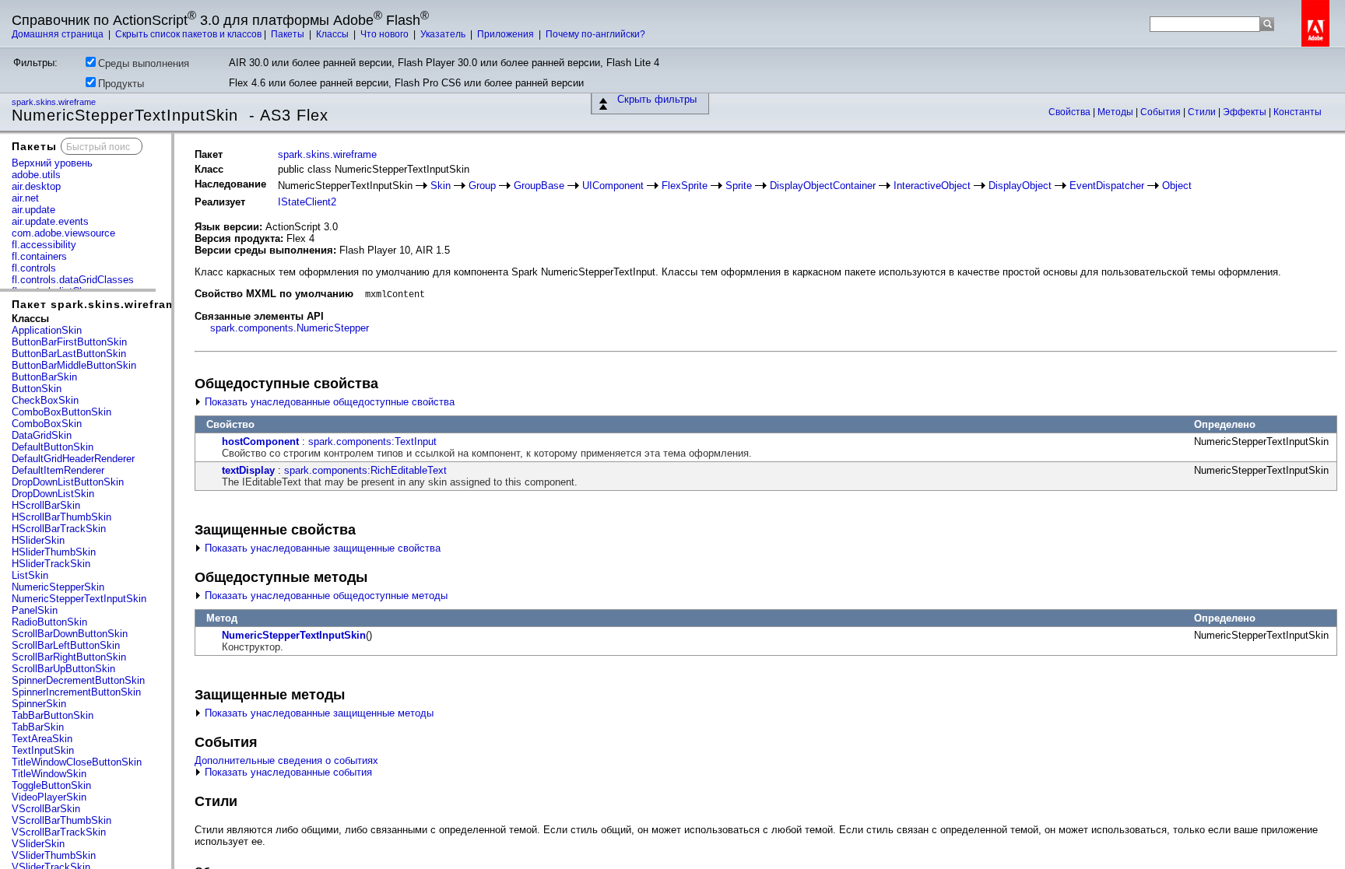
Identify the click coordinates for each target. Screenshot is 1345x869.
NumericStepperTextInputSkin (79, 598)
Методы (1116, 112)
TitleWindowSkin (49, 774)
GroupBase (539, 185)
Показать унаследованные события (287, 772)
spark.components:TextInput (372, 441)
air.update (33, 209)
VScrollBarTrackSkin (59, 832)
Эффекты (1246, 112)
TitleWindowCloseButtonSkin (77, 762)
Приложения (506, 34)
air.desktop (36, 186)
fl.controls (34, 268)
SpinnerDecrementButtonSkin (78, 680)
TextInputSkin (43, 750)
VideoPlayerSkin (49, 797)
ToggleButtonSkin (51, 785)
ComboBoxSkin (47, 423)
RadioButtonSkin (49, 622)
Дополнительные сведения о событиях (286, 760)
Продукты (121, 83)
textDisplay (248, 470)
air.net (25, 198)
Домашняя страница (59, 34)
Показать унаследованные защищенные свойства (321, 548)
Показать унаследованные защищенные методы (318, 713)
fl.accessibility (44, 245)
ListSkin (30, 575)
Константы (1297, 112)
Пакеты (289, 34)
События (1161, 112)
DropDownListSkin (53, 493)
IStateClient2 (307, 202)
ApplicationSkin (47, 330)
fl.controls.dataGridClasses (73, 280)
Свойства (1070, 112)
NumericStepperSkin (58, 587)
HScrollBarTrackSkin (59, 528)
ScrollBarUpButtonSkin (63, 669)
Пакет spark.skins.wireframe (97, 304)
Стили (1203, 112)
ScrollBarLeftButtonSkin (66, 645)
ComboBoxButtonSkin (61, 412)
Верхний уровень (52, 163)
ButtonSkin (36, 388)
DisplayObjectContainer (823, 185)
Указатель (444, 34)
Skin (440, 185)
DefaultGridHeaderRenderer (73, 458)
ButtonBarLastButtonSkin (69, 353)
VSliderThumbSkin (54, 855)
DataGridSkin (42, 435)
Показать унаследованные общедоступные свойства (328, 402)
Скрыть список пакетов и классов (188, 34)
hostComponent (260, 441)
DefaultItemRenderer (58, 470)
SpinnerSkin (39, 704)
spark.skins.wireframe (55, 102)
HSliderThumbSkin (54, 552)
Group (482, 185)
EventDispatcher (1106, 185)
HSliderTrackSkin (51, 563)
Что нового (385, 34)
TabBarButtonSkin (52, 715)
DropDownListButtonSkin (68, 482)
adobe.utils (36, 174)
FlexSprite (685, 185)
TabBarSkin (38, 727)
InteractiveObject (932, 185)
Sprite (738, 185)
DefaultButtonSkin (52, 447)
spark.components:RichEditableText (365, 470)
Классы (333, 34)
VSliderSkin (38, 844)
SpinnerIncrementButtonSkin (76, 692)
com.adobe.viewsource (63, 233)
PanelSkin (35, 610)
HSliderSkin (38, 540)
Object (1177, 185)
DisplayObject (1020, 185)
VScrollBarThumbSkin (61, 820)
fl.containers (39, 256)
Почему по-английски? (595, 34)
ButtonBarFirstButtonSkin (69, 342)
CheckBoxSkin (45, 400)
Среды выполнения (143, 63)
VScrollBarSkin (46, 809)
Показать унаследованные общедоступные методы (325, 595)
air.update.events (50, 221)
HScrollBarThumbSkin (61, 517)
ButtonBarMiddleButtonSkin (74, 365)
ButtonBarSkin (44, 377)
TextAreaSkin (42, 739)
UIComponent (613, 185)
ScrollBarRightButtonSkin (69, 657)
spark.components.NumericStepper (289, 328)
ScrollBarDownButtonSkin (70, 633)
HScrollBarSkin (46, 505)
